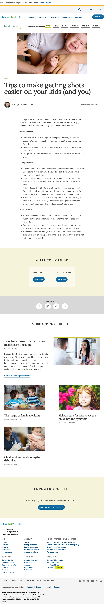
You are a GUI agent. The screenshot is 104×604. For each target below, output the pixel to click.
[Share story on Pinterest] (56, 306)
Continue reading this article (17, 375)
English (30, 587)
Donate (89, 9)
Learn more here (45, 3)
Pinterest (101, 580)
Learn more (61, 279)
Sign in (100, 9)
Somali (48, 587)
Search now (39, 279)
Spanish (57, 587)
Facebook (80, 581)
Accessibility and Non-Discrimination (40, 580)
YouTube (92, 580)
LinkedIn (88, 580)
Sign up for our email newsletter (51, 507)
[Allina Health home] (11, 17)
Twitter (84, 581)
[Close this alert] (103, 3)
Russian (39, 587)
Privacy (4, 580)
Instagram (96, 580)
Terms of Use (17, 580)
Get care (97, 17)
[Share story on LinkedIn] (64, 306)
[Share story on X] (47, 306)
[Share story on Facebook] (39, 306)
